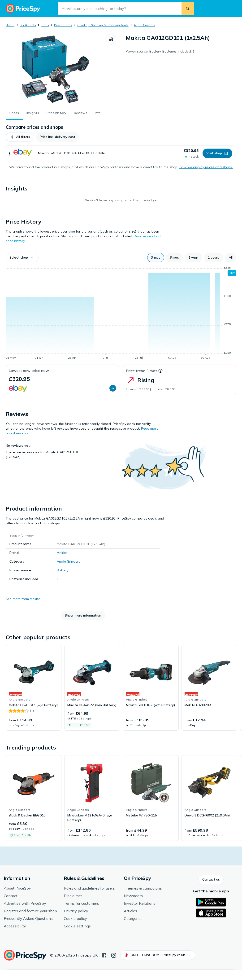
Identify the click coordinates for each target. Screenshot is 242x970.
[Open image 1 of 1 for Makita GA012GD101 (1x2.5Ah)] (56, 69)
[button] (20, 137)
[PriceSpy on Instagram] (114, 954)
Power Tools (63, 25)
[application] (121, 313)
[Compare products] (111, 39)
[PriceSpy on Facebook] (104, 954)
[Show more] (9, 153)
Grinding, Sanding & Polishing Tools (102, 25)
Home (10, 25)
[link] (33, 688)
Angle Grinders (144, 25)
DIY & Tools (28, 25)
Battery (62, 570)
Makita (62, 553)
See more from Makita (23, 599)
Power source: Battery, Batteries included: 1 (160, 51)
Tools (45, 25)
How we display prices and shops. (206, 167)
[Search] (188, 8)
